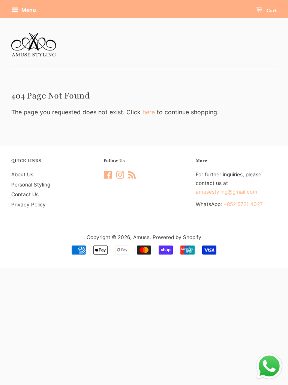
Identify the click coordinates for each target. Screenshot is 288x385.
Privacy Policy (28, 205)
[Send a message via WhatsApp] (269, 366)
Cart (271, 11)
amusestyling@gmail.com (226, 192)
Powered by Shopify (177, 237)
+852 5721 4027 (243, 204)
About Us (22, 174)
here (148, 112)
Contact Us (25, 194)
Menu (28, 10)
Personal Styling (30, 185)
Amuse (141, 237)
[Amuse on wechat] (132, 176)
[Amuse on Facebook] (108, 176)
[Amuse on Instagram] (120, 176)
